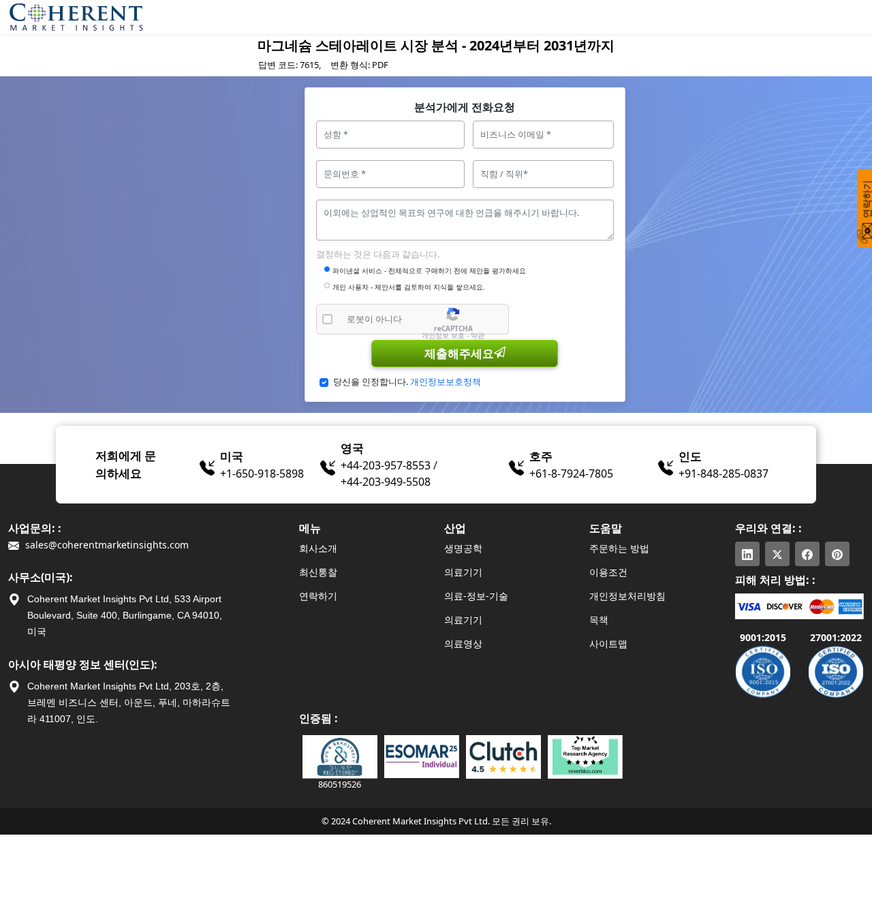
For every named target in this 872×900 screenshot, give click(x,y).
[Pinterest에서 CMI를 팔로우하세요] (837, 554)
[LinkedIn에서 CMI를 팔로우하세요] (747, 554)
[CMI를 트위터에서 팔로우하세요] (777, 554)
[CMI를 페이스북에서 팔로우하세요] (807, 554)
